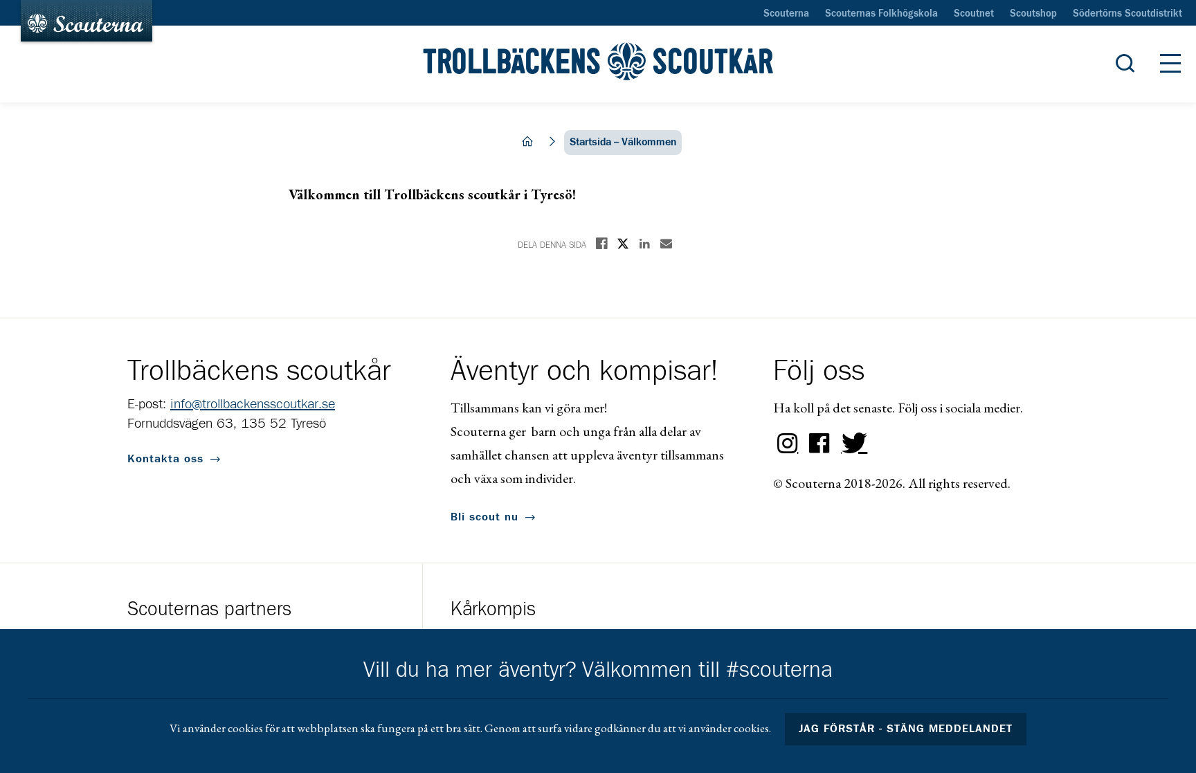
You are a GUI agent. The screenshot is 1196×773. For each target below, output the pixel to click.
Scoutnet (974, 14)
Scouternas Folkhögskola (881, 14)
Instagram (787, 443)
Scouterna (786, 14)
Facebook (819, 443)
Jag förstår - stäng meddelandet (906, 728)
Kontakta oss (165, 458)
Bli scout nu (484, 516)
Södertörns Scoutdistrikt (1127, 14)
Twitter (851, 443)
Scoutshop (1033, 14)
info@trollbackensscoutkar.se (252, 404)
